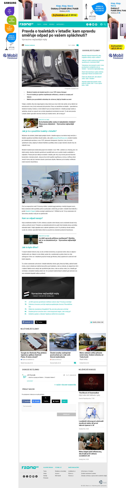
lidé (102, 322)
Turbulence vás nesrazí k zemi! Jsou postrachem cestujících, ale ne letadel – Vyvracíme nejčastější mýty (93, 67)
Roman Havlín (54, 363)
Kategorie (60, 24)
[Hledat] (105, 24)
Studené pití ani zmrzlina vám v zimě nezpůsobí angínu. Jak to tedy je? (50, 311)
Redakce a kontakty (60, 471)
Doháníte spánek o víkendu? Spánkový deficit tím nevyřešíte (46, 314)
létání (98, 322)
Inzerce (57, 473)
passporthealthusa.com (60, 138)
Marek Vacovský (25, 363)
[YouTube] (93, 24)
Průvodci (45, 478)
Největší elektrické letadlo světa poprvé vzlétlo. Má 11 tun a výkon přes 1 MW (92, 83)
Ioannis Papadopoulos (85, 398)
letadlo (94, 322)
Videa (45, 24)
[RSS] (36, 477)
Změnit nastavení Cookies (88, 473)
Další (64, 401)
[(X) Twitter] (90, 24)
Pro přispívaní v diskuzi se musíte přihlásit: (33, 394)
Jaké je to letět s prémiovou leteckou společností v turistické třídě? (93, 61)
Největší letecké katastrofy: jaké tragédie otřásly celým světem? (91, 56)
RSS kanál (58, 475)
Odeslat (66, 414)
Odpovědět (30, 381)
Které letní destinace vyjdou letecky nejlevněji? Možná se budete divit (92, 73)
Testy (39, 24)
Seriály (51, 24)
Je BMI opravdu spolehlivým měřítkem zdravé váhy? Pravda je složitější (50, 302)
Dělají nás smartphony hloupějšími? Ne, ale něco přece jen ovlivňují (48, 309)
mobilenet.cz (72, 471)
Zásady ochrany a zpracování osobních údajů (94, 475)
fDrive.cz (70, 473)
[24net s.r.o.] (103, 483)
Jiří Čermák (31, 375)
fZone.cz (70, 475)
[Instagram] (96, 24)
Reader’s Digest (30, 211)
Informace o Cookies (87, 471)
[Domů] (26, 24)
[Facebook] (87, 24)
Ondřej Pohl (83, 363)
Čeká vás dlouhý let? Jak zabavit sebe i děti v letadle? (91, 77)
